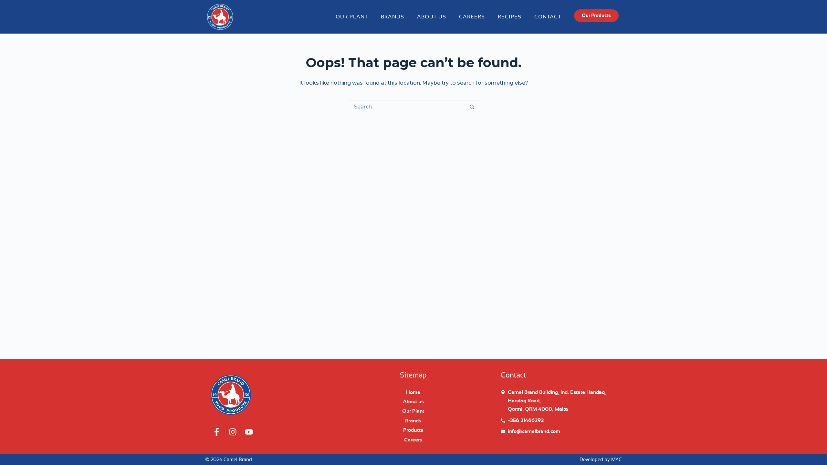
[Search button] (472, 106)
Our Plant (352, 17)
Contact (547, 17)
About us (431, 17)
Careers (472, 17)
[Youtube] (249, 432)
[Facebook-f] (216, 432)
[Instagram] (233, 432)
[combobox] (407, 106)
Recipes (509, 17)
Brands (392, 17)
